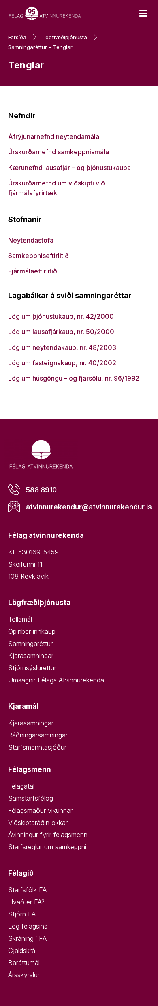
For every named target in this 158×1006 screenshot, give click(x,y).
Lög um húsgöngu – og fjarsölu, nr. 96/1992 (73, 378)
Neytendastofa (30, 240)
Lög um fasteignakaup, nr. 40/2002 (62, 363)
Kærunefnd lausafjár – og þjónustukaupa (70, 168)
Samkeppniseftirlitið (39, 256)
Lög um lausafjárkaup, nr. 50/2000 (61, 332)
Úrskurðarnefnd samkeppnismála (60, 152)
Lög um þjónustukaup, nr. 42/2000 (61, 316)
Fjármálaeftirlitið (33, 271)
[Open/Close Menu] (143, 13)
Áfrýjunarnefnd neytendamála (53, 136)
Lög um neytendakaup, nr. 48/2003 (63, 347)
